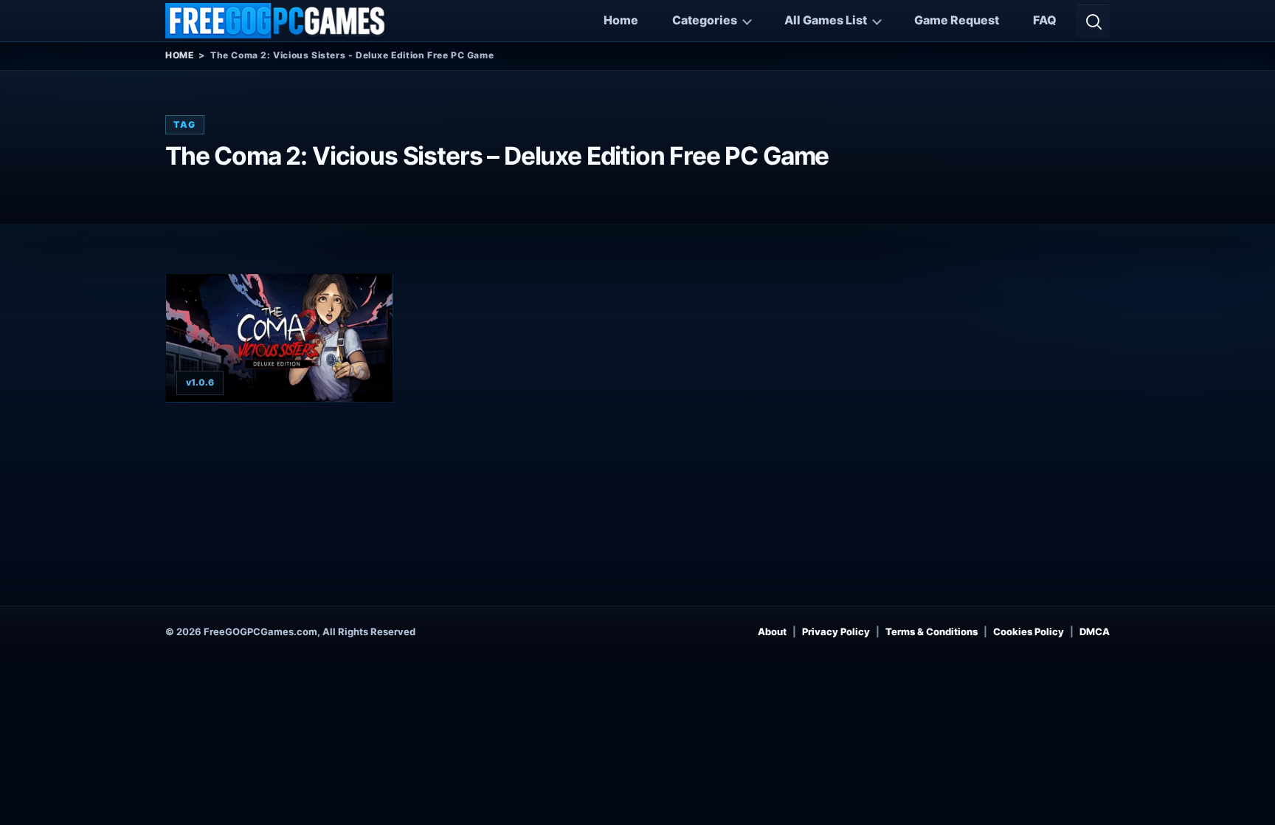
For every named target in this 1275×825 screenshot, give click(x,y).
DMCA (1094, 631)
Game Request (956, 20)
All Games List (825, 20)
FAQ (1045, 20)
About (772, 631)
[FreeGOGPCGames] (276, 20)
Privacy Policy (836, 631)
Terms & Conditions (931, 631)
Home (621, 20)
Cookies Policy (1028, 631)
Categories (704, 20)
